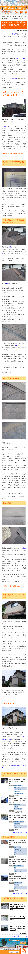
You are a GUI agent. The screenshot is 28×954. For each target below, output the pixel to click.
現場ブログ (10, 16)
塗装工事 (14, 34)
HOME (3, 16)
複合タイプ (12, 247)
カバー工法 (8, 739)
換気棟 (7, 283)
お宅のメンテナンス (20, 58)
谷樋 (16, 345)
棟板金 (24, 548)
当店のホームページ (7, 126)
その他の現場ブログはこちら (19, 936)
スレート (4, 45)
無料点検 (14, 78)
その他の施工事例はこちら (20, 832)
